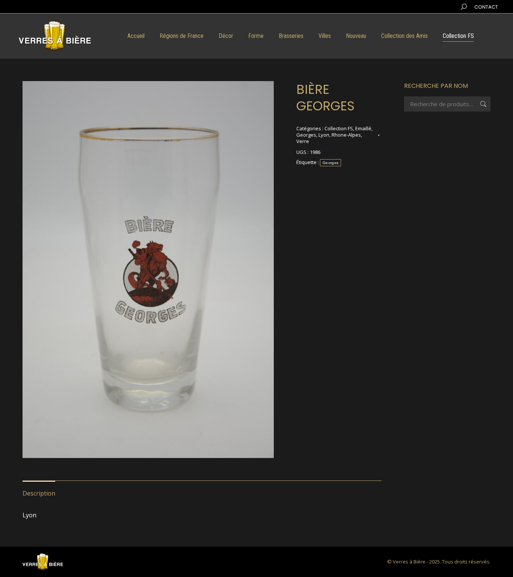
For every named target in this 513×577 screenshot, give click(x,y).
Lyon (323, 134)
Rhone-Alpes (346, 134)
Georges (306, 134)
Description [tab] (39, 493)
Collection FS (338, 128)
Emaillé (363, 128)
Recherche (482, 103)
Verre (302, 141)
